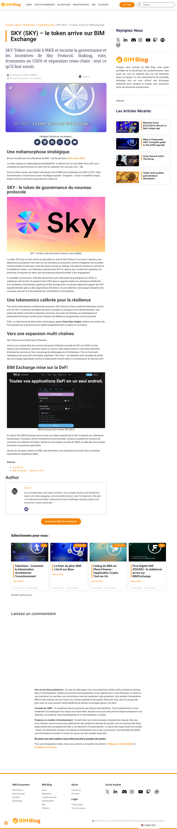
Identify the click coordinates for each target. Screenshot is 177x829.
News (29, 4)
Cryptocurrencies (45, 4)
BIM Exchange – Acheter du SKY (28, 470)
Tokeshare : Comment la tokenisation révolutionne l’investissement (29, 571)
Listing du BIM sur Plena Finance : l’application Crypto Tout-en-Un (105, 571)
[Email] (26, 509)
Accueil (9, 24)
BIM (93, 4)
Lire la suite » (19, 581)
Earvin (27, 487)
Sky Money (17, 467)
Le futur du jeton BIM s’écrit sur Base (67, 567)
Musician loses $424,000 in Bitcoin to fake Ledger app (154, 125)
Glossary (103, 4)
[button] (37, 142)
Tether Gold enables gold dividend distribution (153, 175)
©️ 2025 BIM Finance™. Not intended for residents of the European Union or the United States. (128, 821)
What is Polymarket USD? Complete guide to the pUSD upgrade (154, 142)
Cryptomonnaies (45, 24)
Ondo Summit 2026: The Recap (153, 157)
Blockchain (63, 4)
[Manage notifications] (6, 823)
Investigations (81, 4)
